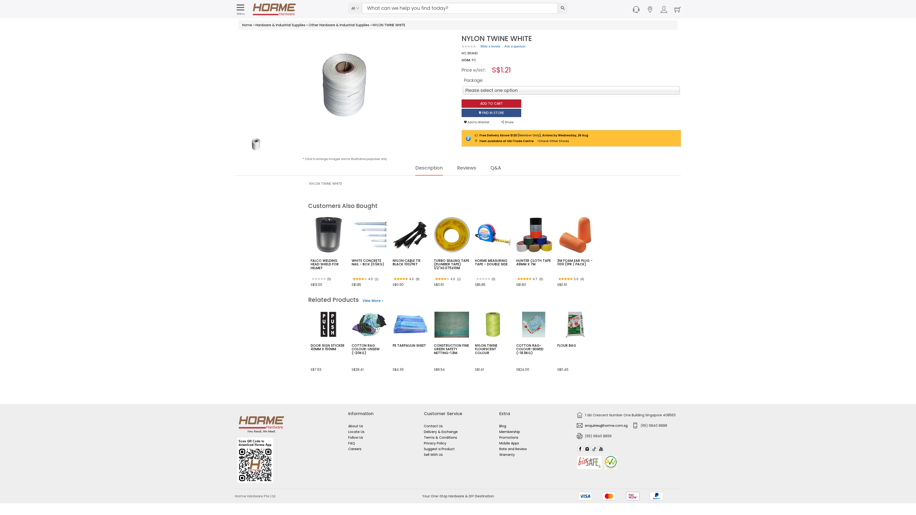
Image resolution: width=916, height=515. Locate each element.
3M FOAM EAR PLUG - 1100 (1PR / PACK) (575, 262)
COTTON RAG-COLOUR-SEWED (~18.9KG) (529, 349)
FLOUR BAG (566, 345)
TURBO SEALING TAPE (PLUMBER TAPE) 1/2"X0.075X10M (451, 264)
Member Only (529, 135)
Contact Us (433, 426)
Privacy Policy (435, 443)
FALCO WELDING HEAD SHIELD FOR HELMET (325, 264)
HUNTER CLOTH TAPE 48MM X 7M (533, 262)
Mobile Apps (509, 443)
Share (508, 122)
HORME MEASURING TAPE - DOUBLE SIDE (491, 262)
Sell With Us (433, 454)
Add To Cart (491, 103)
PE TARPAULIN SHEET (409, 345)
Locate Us (356, 431)
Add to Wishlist (478, 122)
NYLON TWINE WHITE (389, 25)
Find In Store (492, 112)
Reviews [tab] (466, 168)
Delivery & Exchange (441, 431)
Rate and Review (513, 449)
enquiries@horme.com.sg (606, 425)
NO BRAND (470, 53)
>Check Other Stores (553, 141)
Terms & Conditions (440, 437)
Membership (509, 431)
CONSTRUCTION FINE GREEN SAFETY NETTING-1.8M (451, 349)
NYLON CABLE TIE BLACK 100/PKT (407, 262)
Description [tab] (429, 168)
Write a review (490, 47)
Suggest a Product (439, 449)
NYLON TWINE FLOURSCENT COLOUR (486, 349)
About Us (355, 426)
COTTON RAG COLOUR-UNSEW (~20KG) (366, 349)
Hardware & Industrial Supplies (280, 25)
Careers (354, 449)
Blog (502, 426)
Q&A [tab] (495, 168)
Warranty (507, 454)
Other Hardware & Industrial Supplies (339, 25)
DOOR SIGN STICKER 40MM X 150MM (327, 347)
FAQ (351, 443)
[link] (469, 46)
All (353, 8)
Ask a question (515, 46)
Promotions (508, 437)
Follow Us (355, 437)
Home (247, 25)
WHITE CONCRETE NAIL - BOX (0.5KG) (368, 262)
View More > (373, 300)
